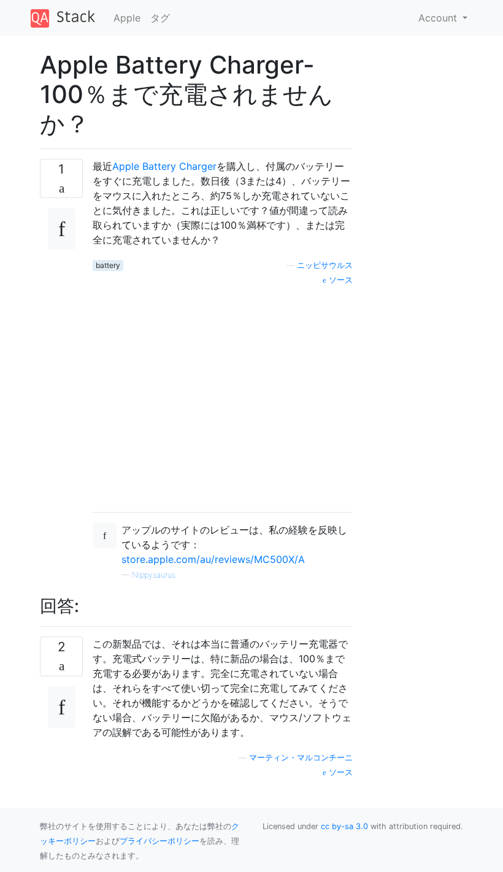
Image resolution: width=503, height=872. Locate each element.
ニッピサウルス (325, 265)
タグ (160, 18)
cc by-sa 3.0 (344, 826)
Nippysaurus (153, 574)
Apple (126, 18)
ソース (339, 280)
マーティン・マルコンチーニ (301, 757)
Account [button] (439, 18)
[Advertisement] (223, 394)
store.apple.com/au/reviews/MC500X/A (213, 559)
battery (108, 265)
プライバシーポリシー (159, 841)
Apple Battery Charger (164, 166)
